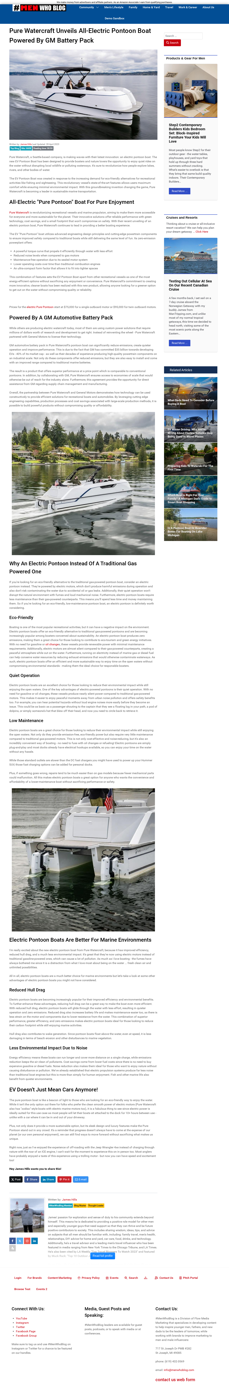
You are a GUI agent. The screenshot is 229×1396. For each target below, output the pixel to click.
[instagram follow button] (27, 1241)
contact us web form (175, 1379)
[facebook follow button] (12, 1241)
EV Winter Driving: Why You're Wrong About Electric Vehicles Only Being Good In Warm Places (189, 416)
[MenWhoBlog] (39, 8)
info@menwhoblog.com (179, 1370)
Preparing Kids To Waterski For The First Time (189, 447)
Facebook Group (26, 1335)
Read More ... (179, 191)
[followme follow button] (12, 1248)
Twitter (20, 1327)
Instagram (22, 1322)
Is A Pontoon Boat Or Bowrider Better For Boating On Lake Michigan (189, 512)
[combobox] (183, 36)
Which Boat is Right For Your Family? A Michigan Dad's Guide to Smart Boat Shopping (188, 482)
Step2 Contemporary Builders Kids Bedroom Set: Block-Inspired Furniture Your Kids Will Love (187, 133)
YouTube (21, 1318)
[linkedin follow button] (34, 1241)
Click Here (202, 231)
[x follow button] (20, 1241)
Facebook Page (25, 1331)
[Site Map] (146, 1277)
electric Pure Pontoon (40, 307)
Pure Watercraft (19, 212)
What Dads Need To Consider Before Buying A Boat (187, 381)
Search (174, 42)
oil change (52, 644)
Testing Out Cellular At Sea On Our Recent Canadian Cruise (190, 285)
